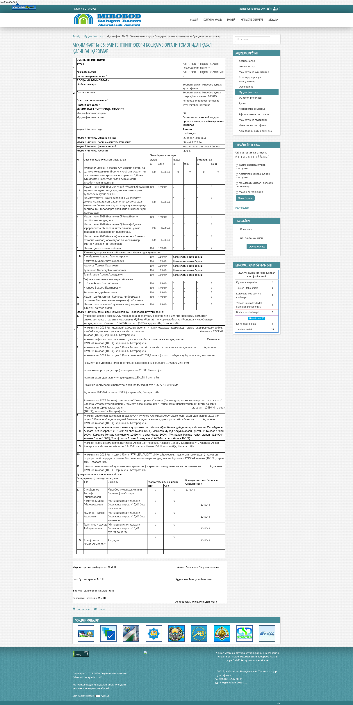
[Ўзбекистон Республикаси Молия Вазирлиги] (176, 633)
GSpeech (29, 7)
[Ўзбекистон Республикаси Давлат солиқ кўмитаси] (222, 633)
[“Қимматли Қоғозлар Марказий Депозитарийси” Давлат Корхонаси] (244, 633)
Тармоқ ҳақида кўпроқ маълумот (250, 166)
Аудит (242, 103)
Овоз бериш (246, 86)
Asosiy (76, 36)
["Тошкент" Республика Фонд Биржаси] (154, 633)
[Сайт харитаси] (275, 8)
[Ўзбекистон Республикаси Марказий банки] (199, 633)
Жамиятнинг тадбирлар (253, 119)
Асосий (194, 19)
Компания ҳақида (213, 19)
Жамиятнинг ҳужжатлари (254, 71)
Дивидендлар (247, 60)
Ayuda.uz (105, 696)
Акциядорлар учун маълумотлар (250, 79)
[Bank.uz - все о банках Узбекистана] (176, 652)
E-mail (101, 609)
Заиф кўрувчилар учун (253, 8)
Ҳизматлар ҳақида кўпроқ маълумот (253, 175)
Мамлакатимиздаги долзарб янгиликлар (254, 184)
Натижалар (242, 207)
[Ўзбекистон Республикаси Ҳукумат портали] (86, 633)
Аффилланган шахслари (254, 114)
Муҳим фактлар (93, 36)
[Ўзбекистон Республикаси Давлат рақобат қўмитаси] (131, 633)
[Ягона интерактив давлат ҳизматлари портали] (108, 633)
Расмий (231, 19)
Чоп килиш (83, 609)
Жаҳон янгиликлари (250, 191)
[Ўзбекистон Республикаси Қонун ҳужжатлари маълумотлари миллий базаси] (267, 633)
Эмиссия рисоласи (250, 97)
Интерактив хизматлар (252, 19)
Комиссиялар (247, 66)
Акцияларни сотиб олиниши (255, 130)
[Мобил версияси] (279, 8)
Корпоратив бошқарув (252, 108)
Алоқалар (273, 19)
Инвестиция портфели (252, 125)
